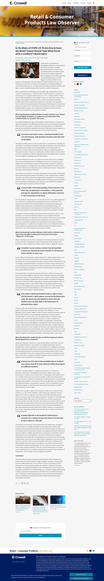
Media (75, 272)
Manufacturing (78, 266)
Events (76, 198)
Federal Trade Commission (81, 217)
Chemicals (76, 116)
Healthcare (77, 233)
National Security (78, 280)
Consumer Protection (79, 136)
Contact (89, 3)
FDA (75, 210)
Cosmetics (77, 141)
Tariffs (75, 348)
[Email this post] (19, 483)
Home (64, 3)
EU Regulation (78, 195)
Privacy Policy (15, 562)
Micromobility (77, 275)
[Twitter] (78, 84)
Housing (76, 235)
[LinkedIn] (81, 84)
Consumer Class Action (80, 127)
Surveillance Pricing (79, 345)
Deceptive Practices (79, 166)
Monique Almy (20, 58)
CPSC (75, 149)
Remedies (76, 328)
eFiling (76, 183)
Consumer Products (79, 133)
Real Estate (21, 42)
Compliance (77, 125)
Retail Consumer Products (31, 550)
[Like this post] (25, 483)
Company (76, 61)
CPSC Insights (77, 152)
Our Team (76, 3)
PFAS (75, 295)
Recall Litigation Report (80, 317)
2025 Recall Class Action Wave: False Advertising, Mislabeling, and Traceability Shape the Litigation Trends (40, 509)
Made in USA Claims (79, 264)
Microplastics (77, 278)
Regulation (77, 325)
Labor (75, 249)
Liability (76, 255)
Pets (75, 292)
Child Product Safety (79, 119)
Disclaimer (22, 562)
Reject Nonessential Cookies (81, 578)
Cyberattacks (77, 157)
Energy (76, 185)
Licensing (76, 258)
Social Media (77, 334)
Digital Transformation (80, 174)
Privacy (76, 303)
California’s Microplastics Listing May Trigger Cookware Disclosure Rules (82, 427)
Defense (76, 168)
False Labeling (78, 204)
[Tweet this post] (22, 483)
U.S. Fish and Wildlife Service (81, 384)
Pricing (76, 300)
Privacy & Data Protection (81, 306)
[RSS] (75, 84)
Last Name (77, 55)
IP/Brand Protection (79, 247)
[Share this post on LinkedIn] (28, 483)
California (76, 113)
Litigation (22, 60)
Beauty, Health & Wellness (81, 108)
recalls (76, 320)
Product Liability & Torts (80, 309)
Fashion (76, 207)
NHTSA (76, 283)
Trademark (77, 362)
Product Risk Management (81, 311)
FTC (75, 225)
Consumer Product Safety (80, 130)
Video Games (77, 392)
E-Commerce (77, 180)
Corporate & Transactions (81, 139)
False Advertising (78, 201)
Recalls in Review (78, 323)
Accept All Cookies (81, 574)
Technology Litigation (80, 356)
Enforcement (77, 188)
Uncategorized (78, 387)
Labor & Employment (79, 252)
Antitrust (76, 99)
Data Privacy (77, 163)
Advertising (77, 92)
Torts (75, 359)
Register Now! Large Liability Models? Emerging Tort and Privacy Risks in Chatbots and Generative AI (23, 508)
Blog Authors (80, 74)
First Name (77, 50)
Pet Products (77, 289)
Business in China (78, 110)
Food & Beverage (78, 220)
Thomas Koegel (27, 58)
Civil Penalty (77, 122)
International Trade (79, 244)
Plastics (76, 297)
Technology (77, 354)
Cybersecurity (77, 160)
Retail (75, 331)
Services (83, 3)
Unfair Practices (78, 390)
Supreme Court (78, 342)
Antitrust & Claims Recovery (81, 102)
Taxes (75, 351)
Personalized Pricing (79, 286)
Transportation (78, 365)
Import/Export (78, 238)
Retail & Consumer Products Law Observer (52, 19)
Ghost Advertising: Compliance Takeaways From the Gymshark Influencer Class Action (82, 433)
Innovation (77, 241)
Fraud (75, 222)
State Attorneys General (80, 337)
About (69, 3)
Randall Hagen (36, 58)
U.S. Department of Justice (81, 381)
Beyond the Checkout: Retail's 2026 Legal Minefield (57, 506)
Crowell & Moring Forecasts (81, 154)
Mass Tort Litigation (79, 269)
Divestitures (77, 177)
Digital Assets (77, 171)
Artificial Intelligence (79, 105)
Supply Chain (77, 340)
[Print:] (16, 483)
